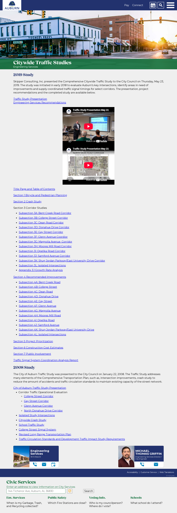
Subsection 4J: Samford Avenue (39, 325)
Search (88, 491)
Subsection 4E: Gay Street (35, 301)
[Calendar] (153, 5)
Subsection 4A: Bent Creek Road (39, 282)
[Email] (44, 464)
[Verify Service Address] (69, 491)
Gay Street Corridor (36, 401)
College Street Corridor (38, 396)
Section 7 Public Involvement (32, 353)
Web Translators (167, 472)
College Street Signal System (37, 429)
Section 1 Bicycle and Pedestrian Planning (40, 195)
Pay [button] (126, 5)
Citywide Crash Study (32, 420)
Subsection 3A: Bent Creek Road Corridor (45, 213)
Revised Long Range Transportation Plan (45, 434)
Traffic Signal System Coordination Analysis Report (45, 360)
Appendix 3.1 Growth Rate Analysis (41, 270)
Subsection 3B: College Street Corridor (43, 217)
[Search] (161, 5)
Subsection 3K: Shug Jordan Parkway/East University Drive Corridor (62, 260)
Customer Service (149, 472)
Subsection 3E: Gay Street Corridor (41, 232)
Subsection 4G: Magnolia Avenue (40, 310)
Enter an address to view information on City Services (40, 486)
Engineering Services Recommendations (39, 102)
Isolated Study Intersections (37, 415)
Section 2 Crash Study (27, 201)
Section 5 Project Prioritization (33, 341)
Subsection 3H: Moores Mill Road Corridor (45, 246)
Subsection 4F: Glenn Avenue (37, 305)
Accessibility (132, 472)
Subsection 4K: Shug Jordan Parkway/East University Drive (56, 329)
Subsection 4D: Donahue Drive (38, 296)
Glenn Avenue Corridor (38, 405)
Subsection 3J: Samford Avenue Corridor (44, 255)
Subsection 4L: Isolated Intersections (42, 334)
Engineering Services (25, 67)
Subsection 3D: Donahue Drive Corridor (44, 227)
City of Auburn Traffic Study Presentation (39, 387)
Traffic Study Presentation (30, 98)
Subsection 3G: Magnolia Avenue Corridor (45, 241)
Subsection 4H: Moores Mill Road (40, 315)
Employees (170, 475)
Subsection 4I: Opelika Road (37, 320)
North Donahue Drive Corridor (43, 410)
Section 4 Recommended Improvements (39, 276)
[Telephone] (35, 464)
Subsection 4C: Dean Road (36, 291)
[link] (12, 5)
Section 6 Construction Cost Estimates (38, 347)
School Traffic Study (31, 424)
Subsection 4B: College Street (38, 286)
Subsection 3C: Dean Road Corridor (41, 222)
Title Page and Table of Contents (34, 189)
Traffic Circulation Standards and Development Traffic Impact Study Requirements (72, 439)
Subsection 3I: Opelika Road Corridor (42, 251)
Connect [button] (137, 5)
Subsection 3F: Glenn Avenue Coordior (43, 236)
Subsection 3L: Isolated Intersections (42, 265)
